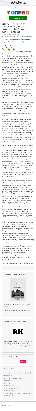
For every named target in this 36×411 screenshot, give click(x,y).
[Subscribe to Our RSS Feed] (27, 12)
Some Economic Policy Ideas (12, 378)
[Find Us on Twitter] (12, 12)
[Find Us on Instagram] (8, 12)
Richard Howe (18, 2)
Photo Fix (6, 383)
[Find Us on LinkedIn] (20, 12)
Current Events (14, 36)
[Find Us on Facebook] (16, 12)
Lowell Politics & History (18, 3)
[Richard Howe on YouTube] (23, 12)
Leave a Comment (27, 36)
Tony (18, 34)
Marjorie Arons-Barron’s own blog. (13, 42)
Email (2, 404)
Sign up (25, 341)
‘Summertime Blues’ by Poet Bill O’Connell (17, 373)
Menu (18, 8)
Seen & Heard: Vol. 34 (10, 388)
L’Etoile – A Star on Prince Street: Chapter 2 (17, 393)
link (7, 306)
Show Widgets (18, 18)
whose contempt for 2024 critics (18, 168)
